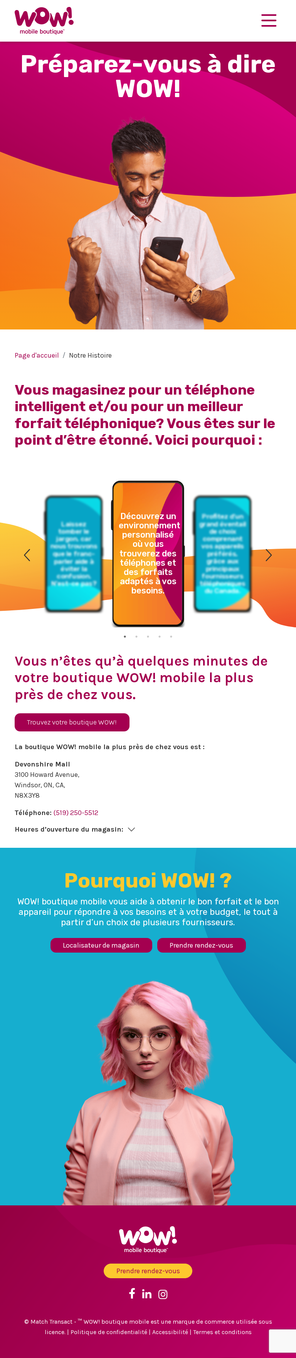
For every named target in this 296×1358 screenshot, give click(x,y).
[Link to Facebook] (132, 1294)
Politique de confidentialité (109, 1332)
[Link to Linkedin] (146, 1294)
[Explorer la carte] (269, 20)
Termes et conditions (222, 1332)
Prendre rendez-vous (201, 945)
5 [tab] (171, 636)
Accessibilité (170, 1332)
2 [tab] (136, 636)
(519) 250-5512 (75, 812)
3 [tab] (148, 636)
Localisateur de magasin (101, 945)
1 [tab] (125, 636)
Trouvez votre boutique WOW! (72, 722)
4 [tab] (159, 636)
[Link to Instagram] (163, 1294)
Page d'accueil (37, 355)
